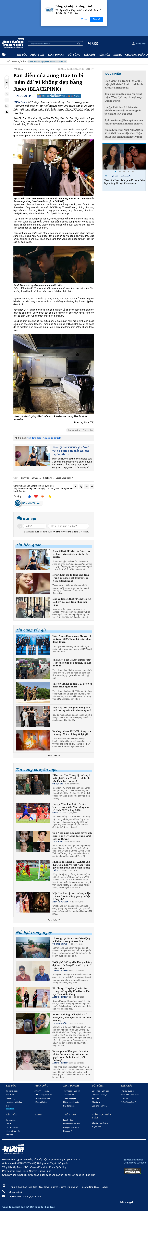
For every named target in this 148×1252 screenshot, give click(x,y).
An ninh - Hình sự (42, 1091)
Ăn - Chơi (96, 1098)
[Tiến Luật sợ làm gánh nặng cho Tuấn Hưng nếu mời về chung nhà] (33, 716)
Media (117, 55)
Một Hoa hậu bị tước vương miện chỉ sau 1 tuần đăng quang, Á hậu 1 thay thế (71, 896)
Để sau (84, 19)
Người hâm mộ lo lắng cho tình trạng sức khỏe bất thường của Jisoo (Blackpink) (70, 577)
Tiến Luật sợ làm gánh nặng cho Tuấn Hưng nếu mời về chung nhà (71, 709)
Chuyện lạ (96, 1102)
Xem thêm (53, 755)
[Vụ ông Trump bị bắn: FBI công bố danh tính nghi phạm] (33, 692)
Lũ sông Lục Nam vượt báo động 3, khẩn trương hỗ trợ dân (71, 940)
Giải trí (8, 1124)
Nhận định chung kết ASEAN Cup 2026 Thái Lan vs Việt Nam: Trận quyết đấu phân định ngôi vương (71, 864)
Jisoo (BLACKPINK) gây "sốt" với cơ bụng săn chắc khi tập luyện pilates (70, 451)
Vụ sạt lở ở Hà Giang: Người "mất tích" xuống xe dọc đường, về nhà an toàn (71, 662)
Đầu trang (125, 1202)
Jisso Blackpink (63, 477)
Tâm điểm (10, 1095)
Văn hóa (104, 55)
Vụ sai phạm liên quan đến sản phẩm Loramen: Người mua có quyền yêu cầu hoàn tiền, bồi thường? (70, 1056)
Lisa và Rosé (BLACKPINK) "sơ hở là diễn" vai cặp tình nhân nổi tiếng (71, 601)
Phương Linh (25, 95)
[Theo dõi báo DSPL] (58, 96)
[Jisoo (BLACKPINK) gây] (32, 456)
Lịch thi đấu (68, 1120)
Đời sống (74, 55)
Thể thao (9, 1135)
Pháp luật (37, 55)
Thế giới (89, 55)
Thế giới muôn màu (129, 1102)
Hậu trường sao (12, 1127)
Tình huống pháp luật (43, 1095)
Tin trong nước (12, 1091)
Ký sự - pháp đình (42, 1098)
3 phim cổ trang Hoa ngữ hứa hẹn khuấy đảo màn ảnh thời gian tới (124, 122)
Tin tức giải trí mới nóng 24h (44, 438)
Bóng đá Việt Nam (71, 1127)
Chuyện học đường (100, 1123)
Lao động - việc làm (14, 1102)
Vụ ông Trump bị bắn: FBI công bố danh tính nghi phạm (72, 685)
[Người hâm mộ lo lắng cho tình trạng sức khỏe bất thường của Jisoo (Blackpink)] (33, 583)
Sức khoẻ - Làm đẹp (100, 1091)
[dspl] (3, 54)
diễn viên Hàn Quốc (30, 477)
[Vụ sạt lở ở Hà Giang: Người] (33, 668)
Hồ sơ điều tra (41, 1102)
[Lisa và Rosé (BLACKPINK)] (33, 607)
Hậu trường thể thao (71, 1124)
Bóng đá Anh (68, 1131)
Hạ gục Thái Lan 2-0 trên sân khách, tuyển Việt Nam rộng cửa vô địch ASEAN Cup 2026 (70, 807)
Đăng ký (96, 19)
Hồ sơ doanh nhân (71, 1102)
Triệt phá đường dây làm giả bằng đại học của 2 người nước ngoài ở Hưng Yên (72, 965)
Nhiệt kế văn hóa (13, 1131)
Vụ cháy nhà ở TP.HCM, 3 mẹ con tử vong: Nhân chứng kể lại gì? (71, 733)
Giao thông (10, 1098)
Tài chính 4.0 (68, 1095)
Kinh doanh (56, 55)
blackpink (47, 477)
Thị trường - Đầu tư (71, 1091)
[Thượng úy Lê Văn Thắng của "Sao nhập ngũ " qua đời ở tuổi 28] (124, 157)
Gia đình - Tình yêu (100, 1095)
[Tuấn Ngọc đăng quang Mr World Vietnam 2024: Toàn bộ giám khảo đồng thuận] (33, 644)
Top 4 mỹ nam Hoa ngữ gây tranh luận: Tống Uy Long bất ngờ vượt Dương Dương (72, 835)
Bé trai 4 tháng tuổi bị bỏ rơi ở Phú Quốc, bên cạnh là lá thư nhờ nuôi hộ (71, 1017)
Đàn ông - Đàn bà (99, 1106)
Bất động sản (68, 1106)
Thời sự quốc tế (127, 1091)
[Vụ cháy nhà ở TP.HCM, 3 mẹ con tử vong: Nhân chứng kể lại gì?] (33, 740)
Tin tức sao (10, 1120)
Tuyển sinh (96, 1127)
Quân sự (124, 1098)
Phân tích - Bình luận (129, 1095)
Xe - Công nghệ (69, 1098)
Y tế (7, 1106)
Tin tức (22, 55)
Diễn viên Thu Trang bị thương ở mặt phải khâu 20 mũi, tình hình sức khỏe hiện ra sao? (71, 778)
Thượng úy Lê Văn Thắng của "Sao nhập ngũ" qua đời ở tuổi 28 (124, 182)
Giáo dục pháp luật (101, 1116)
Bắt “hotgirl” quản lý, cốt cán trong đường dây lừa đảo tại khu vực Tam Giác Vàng (71, 991)
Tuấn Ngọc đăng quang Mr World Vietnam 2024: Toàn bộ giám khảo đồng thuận (71, 638)
